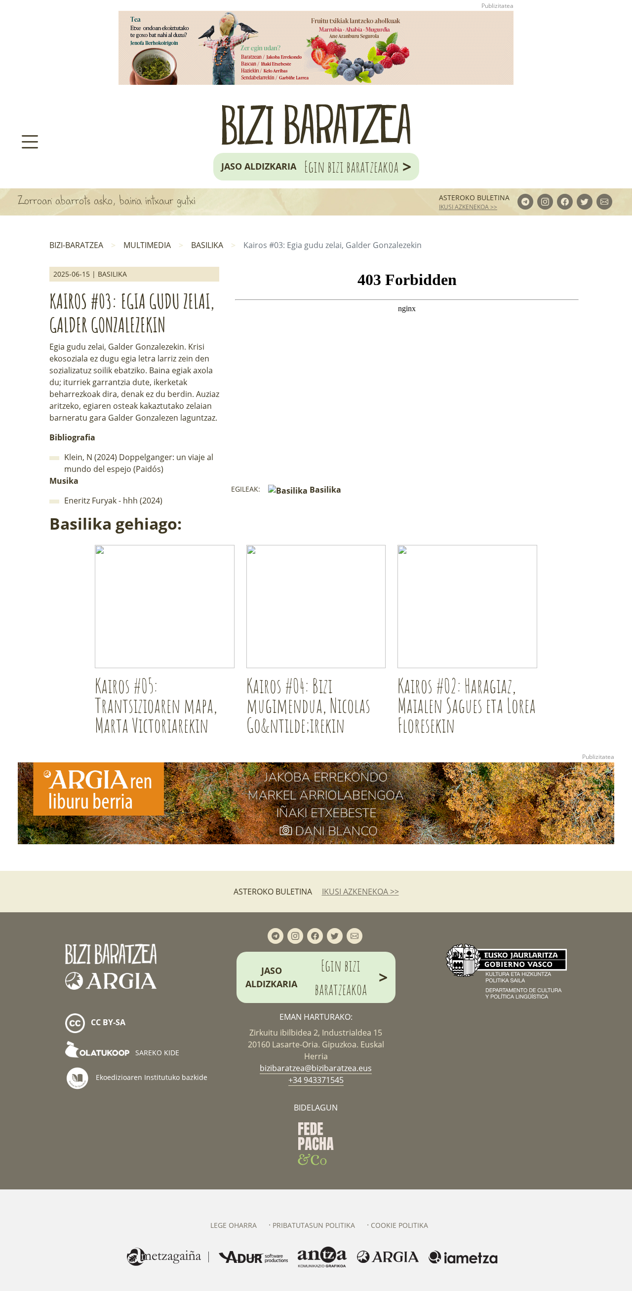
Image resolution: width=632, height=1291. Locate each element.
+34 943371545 (316, 1080)
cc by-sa (107, 1022)
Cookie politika (399, 1225)
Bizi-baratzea (76, 245)
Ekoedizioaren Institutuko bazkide (150, 1077)
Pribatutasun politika (314, 1225)
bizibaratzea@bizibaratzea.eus (316, 1068)
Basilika (207, 245)
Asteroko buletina (474, 197)
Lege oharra (233, 1225)
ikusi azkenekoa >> (468, 207)
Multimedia (147, 245)
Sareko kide (156, 1052)
